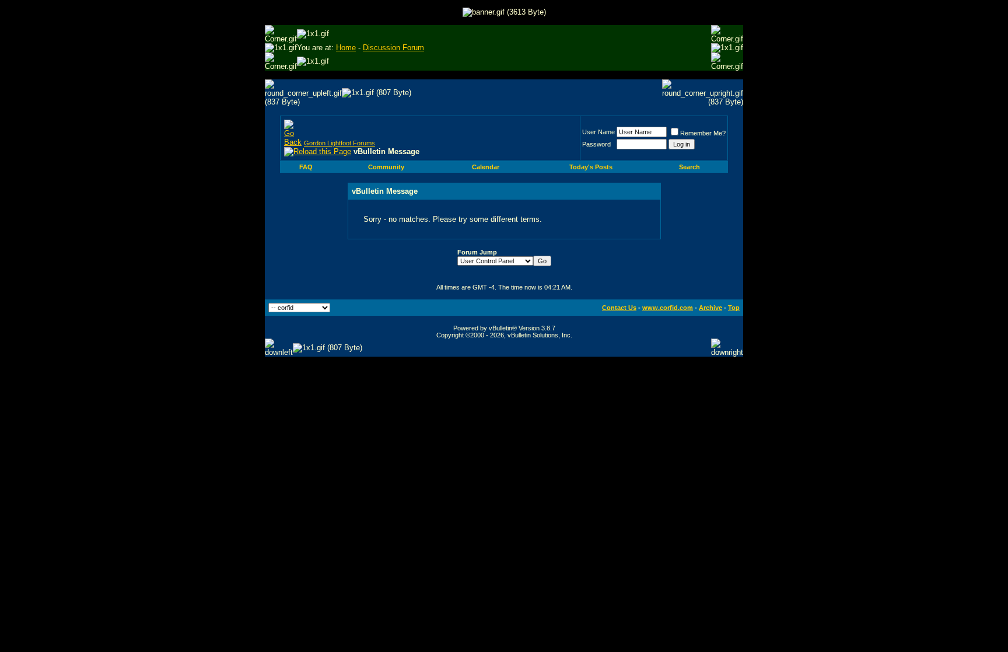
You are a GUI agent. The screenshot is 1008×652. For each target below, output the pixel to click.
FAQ (306, 166)
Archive (710, 307)
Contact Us (619, 307)
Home (346, 47)
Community (386, 166)
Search (689, 166)
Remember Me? (703, 133)
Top (734, 307)
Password (596, 144)
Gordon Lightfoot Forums (339, 143)
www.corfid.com (667, 307)
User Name (598, 131)
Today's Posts (590, 166)
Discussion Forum (393, 47)
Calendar (485, 166)
